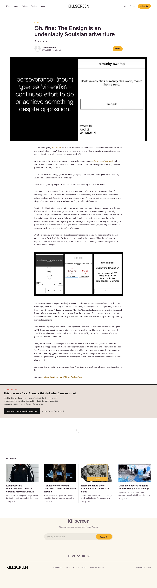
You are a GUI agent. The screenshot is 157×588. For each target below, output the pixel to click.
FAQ (68, 567)
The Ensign (56, 147)
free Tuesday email (57, 411)
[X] (68, 556)
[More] (50, 6)
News (36, 22)
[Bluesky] (78, 556)
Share (117, 49)
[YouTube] (83, 556)
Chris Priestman (49, 47)
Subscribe (144, 6)
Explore (34, 6)
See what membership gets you (22, 411)
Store (16, 6)
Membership (58, 567)
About (42, 6)
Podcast (25, 6)
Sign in (132, 6)
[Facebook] (73, 556)
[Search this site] (125, 6)
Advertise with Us (97, 567)
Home (8, 6)
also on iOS (109, 161)
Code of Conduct (79, 567)
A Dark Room (98, 161)
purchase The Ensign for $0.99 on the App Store (61, 377)
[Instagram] (88, 556)
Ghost (148, 567)
